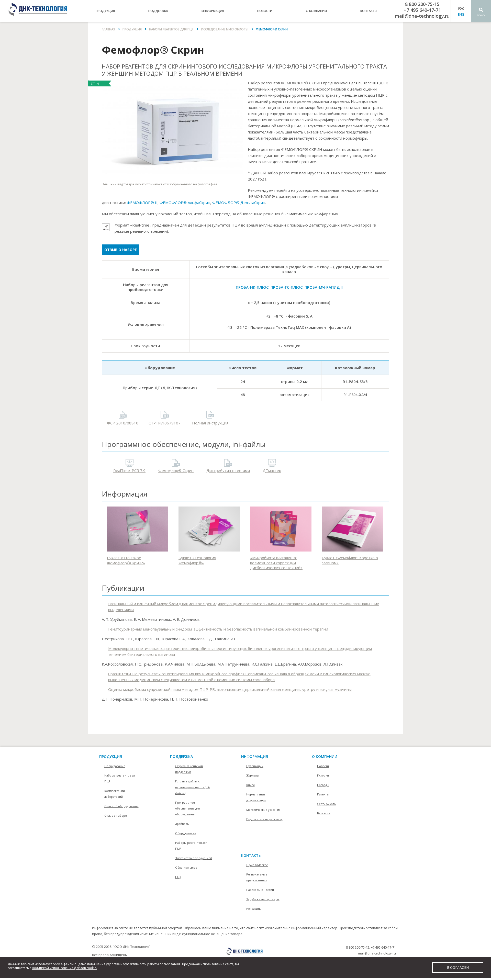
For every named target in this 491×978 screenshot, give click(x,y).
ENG (461, 14)
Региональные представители (256, 877)
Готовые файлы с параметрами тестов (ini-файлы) (192, 787)
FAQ (178, 877)
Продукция (132, 29)
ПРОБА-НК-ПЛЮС (252, 287)
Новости (264, 11)
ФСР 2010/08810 (122, 422)
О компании (324, 756)
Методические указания (263, 810)
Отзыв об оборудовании (121, 806)
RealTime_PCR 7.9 (129, 470)
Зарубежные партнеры (263, 899)
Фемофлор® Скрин (176, 470)
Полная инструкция (210, 422)
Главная (108, 29)
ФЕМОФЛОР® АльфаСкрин (185, 202)
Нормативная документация (256, 797)
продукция (105, 11)
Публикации (254, 766)
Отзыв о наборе (120, 249)
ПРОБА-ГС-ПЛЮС (287, 287)
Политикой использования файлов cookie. (64, 968)
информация (213, 11)
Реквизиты (253, 908)
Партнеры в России (260, 890)
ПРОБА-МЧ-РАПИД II (324, 287)
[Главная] (39, 11)
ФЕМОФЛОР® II (142, 202)
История (323, 775)
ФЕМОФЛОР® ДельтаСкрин (238, 202)
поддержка (158, 11)
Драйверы (182, 824)
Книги (250, 785)
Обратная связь (186, 867)
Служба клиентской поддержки (189, 769)
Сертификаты (326, 804)
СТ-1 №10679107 (165, 422)
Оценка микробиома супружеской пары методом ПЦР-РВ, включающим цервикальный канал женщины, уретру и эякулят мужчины (230, 689)
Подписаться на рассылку (264, 819)
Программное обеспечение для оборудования (187, 808)
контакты (368, 11)
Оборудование (114, 766)
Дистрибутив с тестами (228, 470)
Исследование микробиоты (224, 29)
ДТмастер (272, 470)
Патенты (323, 794)
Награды (323, 785)
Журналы (252, 775)
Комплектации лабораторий (114, 794)
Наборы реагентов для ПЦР (171, 29)
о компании (316, 11)
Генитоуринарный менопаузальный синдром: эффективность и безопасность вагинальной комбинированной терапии (218, 629)
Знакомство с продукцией (193, 858)
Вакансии (323, 813)
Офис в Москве (257, 865)
